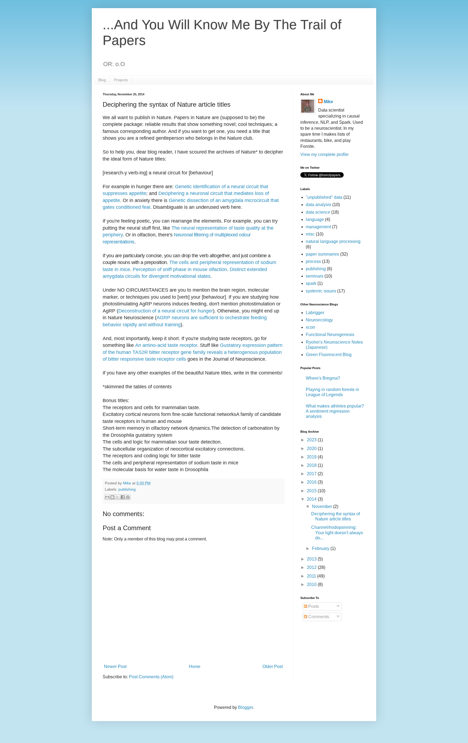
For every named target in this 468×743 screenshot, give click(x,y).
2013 (312, 559)
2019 (312, 457)
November (322, 506)
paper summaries (322, 254)
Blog (102, 80)
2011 (312, 576)
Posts (313, 606)
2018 (312, 465)
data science (318, 212)
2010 (312, 584)
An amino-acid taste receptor (166, 345)
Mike (328, 101)
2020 (312, 448)
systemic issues (321, 291)
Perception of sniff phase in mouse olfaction (180, 269)
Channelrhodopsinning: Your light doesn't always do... (337, 532)
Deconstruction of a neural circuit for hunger (165, 311)
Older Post (272, 666)
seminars (314, 276)
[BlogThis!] (112, 497)
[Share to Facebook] (122, 497)
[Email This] (107, 497)
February (321, 548)
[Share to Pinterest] (128, 497)
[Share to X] (117, 497)
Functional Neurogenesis (330, 334)
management (318, 226)
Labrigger (315, 312)
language (315, 219)
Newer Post (115, 666)
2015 (312, 490)
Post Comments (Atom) (151, 676)
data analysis (318, 204)
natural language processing (333, 241)
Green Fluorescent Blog (329, 354)
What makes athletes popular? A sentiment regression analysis (335, 411)
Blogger (245, 707)
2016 (312, 482)
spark (311, 283)
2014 (312, 499)
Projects (121, 80)
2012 (312, 567)
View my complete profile (324, 154)
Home (194, 666)
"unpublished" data (324, 197)
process (313, 261)
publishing (127, 489)
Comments (318, 616)
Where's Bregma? (323, 378)
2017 (312, 473)
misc (310, 234)
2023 (312, 440)
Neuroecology (319, 320)
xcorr (310, 327)
